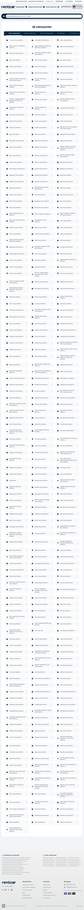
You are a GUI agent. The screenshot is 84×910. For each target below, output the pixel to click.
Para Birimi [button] (70, 1)
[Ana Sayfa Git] (8, 7)
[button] (77, 7)
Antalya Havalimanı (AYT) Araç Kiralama (12, 862)
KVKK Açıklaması (40, 906)
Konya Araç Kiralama (61, 862)
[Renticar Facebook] (6, 890)
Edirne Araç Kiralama (74, 859)
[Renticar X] (9, 890)
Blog (24, 892)
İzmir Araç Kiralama (74, 866)
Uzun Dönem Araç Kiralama (36, 1)
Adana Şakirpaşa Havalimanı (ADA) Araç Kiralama (14, 864)
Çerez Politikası (48, 906)
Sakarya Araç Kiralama (75, 864)
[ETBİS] (3, 906)
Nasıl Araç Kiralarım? (28, 885)
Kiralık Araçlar (26, 895)
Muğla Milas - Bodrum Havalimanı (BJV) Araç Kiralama (16, 872)
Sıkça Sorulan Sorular (49, 895)
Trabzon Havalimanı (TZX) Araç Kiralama (12, 866)
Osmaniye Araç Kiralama (61, 864)
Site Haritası (46, 898)
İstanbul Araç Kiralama (62, 866)
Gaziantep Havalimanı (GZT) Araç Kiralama (13, 869)
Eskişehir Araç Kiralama (49, 861)
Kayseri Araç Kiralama (75, 861)
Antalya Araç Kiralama (73, 857)
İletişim (45, 890)
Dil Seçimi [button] (79, 1)
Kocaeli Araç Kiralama (48, 862)
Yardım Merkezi (47, 892)
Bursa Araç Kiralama (48, 859)
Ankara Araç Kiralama (61, 857)
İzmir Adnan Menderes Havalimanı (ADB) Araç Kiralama (16, 859)
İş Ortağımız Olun (49, 1)
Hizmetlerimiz (47, 887)
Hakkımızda (46, 885)
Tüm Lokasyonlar (27, 890)
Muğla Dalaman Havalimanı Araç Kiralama (13, 867)
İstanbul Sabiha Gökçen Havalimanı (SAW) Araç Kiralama (16, 857)
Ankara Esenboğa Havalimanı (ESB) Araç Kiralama (14, 861)
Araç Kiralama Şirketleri (29, 887)
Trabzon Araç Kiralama (49, 866)
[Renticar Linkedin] (11, 890)
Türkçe (80, 906)
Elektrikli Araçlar (27, 898)
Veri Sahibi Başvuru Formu (60, 906)
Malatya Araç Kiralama (73, 862)
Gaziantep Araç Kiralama (62, 861)
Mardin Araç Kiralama (48, 864)
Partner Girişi (59, 1)
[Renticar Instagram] (3, 890)
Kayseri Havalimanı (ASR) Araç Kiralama (12, 870)
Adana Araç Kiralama (48, 857)
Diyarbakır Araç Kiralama (61, 859)
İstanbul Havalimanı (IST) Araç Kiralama (12, 874)
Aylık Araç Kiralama (21, 1)
